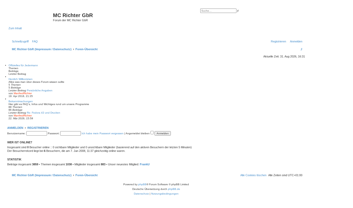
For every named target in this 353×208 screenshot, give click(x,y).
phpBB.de (174, 189)
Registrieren (38, 127)
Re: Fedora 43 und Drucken (43, 112)
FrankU (145, 164)
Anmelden (15, 127)
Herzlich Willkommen (21, 79)
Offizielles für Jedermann (23, 65)
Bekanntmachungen (21, 101)
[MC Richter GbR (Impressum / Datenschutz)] (31, 17)
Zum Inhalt (15, 28)
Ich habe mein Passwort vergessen (103, 133)
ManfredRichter (23, 93)
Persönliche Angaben (39, 90)
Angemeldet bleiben (138, 133)
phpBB (142, 184)
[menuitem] (34, 41)
